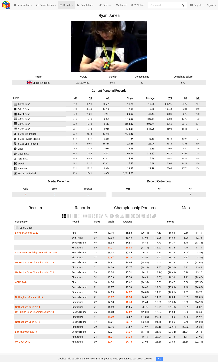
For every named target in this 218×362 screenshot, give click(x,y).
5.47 (131, 163)
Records (82, 207)
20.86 (130, 143)
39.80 (130, 114)
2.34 (131, 109)
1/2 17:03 (128, 173)
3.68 (152, 109)
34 (132, 138)
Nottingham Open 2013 (27, 322)
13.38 (151, 104)
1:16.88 (129, 118)
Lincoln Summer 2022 (26, 232)
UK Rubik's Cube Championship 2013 (34, 312)
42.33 (151, 138)
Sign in (211, 5)
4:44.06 (150, 128)
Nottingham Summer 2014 (29, 297)
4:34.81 (129, 128)
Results (35, 207)
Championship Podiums (135, 207)
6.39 (152, 148)
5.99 (152, 158)
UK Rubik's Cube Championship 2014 (34, 272)
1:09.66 (129, 153)
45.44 (151, 114)
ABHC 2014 (21, 282)
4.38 (131, 158)
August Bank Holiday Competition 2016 (36, 252)
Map (186, 207)
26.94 (151, 143)
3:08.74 (150, 123)
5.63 (131, 148)
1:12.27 (150, 153)
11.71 (130, 104)
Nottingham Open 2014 (27, 307)
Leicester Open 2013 (26, 331)
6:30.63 (129, 133)
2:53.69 (129, 123)
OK (159, 359)
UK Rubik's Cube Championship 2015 (34, 262)
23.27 (130, 168)
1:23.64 (150, 118)
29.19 (151, 168)
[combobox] (167, 5)
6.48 (152, 163)
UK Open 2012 (22, 341)
